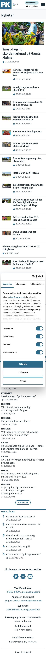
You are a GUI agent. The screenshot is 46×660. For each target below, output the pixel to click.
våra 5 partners (16, 297)
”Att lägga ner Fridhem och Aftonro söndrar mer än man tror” (19, 435)
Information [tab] (21, 284)
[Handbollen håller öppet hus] (6, 132)
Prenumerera (31, 3)
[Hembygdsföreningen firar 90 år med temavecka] (6, 103)
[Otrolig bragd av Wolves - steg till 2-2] (6, 88)
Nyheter (5, 404)
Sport (4, 443)
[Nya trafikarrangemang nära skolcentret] (6, 159)
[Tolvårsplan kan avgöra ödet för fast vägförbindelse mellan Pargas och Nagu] (6, 200)
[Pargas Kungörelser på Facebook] (16, 576)
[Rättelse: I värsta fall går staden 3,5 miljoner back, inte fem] (6, 71)
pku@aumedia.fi (31, 609)
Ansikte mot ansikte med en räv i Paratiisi (23, 527)
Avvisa (23, 381)
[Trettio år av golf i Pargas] (6, 174)
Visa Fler (23, 502)
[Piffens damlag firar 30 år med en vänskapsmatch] (6, 218)
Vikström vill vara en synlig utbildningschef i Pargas (15, 410)
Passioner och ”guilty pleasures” (23, 556)
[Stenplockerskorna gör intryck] (6, 233)
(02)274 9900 (13, 591)
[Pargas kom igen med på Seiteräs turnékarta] (6, 118)
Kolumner (6, 393)
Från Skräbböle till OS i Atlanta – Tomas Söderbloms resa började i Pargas (22, 449)
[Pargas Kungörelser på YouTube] (30, 576)
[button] (32, 6)
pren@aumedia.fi (31, 591)
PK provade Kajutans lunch (20, 518)
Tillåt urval (23, 372)
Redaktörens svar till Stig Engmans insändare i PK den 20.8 (20, 476)
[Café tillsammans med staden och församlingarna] (6, 186)
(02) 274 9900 (12, 600)
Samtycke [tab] (7, 284)
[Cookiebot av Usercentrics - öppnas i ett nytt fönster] (32, 277)
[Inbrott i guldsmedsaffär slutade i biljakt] (6, 144)
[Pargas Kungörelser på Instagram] (23, 576)
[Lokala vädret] (15, 4)
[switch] (39, 336)
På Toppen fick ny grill (18, 548)
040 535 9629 (14, 609)
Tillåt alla (23, 364)
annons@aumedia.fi (31, 600)
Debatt (5, 470)
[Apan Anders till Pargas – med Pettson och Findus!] (6, 262)
